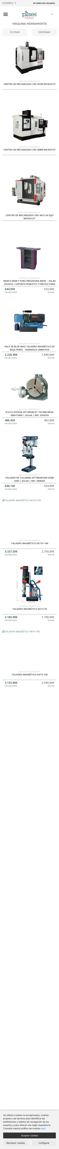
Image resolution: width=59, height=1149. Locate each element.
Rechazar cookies (15, 1143)
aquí (43, 1128)
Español (8, 3)
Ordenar (44, 32)
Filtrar (15, 32)
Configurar (44, 1143)
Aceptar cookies (29, 1135)
